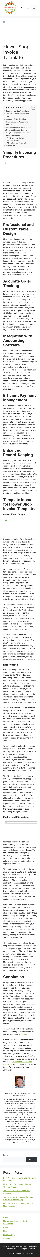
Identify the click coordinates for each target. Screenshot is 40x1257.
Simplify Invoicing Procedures (17, 111)
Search (6, 1155)
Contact (6, 1238)
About (5, 1227)
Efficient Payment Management (18, 127)
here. (25, 1034)
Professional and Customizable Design (18, 115)
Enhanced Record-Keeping (16, 130)
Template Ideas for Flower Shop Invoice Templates (18, 134)
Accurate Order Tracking (16, 119)
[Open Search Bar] (28, 8)
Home (5, 1217)
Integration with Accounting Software (17, 123)
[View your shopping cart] (22, 8)
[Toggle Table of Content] (32, 108)
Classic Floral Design (16, 138)
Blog (5, 1231)
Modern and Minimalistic (18, 143)
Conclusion (10, 146)
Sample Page (9, 1235)
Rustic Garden (14, 140)
